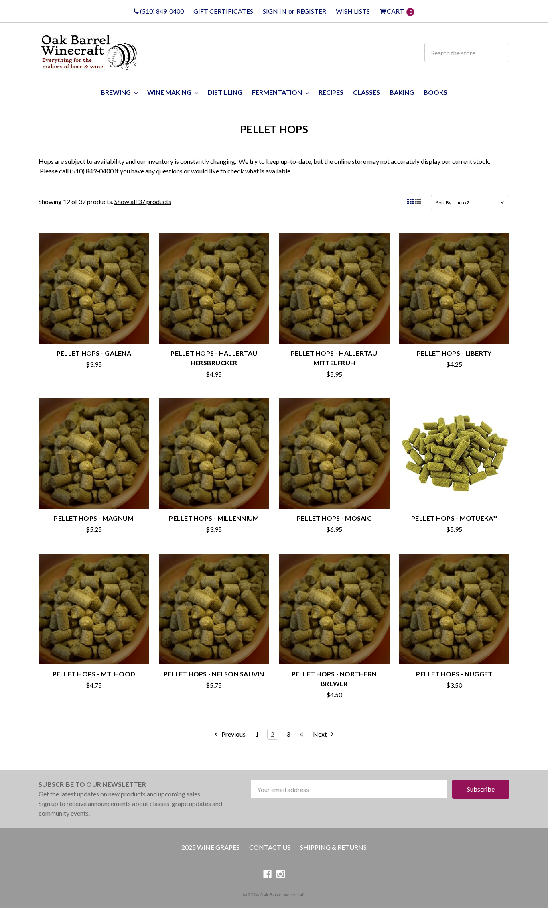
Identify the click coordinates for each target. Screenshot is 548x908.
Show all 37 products (142, 201)
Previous (233, 734)
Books (435, 92)
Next (320, 734)
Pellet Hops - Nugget (454, 674)
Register (311, 11)
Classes (366, 92)
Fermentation (277, 92)
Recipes (331, 92)
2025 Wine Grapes (210, 847)
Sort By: (444, 203)
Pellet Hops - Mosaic (334, 518)
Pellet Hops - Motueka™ (454, 518)
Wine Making (170, 92)
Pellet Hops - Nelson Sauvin (214, 674)
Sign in (274, 11)
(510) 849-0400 (161, 11)
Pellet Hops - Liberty (454, 353)
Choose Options (93, 327)
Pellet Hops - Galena (94, 353)
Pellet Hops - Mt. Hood (94, 674)
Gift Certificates (223, 11)
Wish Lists (353, 11)
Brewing (116, 92)
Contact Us (269, 847)
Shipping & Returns (333, 847)
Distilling (225, 92)
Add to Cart (454, 492)
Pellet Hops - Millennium (214, 518)
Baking (402, 92)
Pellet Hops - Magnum (94, 518)
